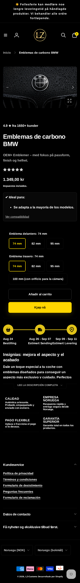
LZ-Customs (31, 576)
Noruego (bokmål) (50, 550)
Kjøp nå (40, 307)
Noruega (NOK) (14, 550)
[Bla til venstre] (7, 87)
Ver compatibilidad (17, 216)
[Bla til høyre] (72, 87)
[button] (5, 35)
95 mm (54, 243)
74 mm (17, 243)
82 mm (36, 243)
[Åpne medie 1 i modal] (40, 87)
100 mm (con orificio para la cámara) (38, 279)
